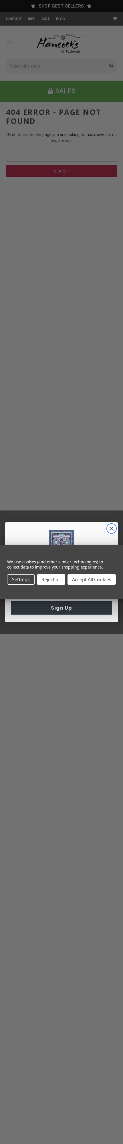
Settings (21, 579)
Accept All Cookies (91, 579)
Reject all (51, 579)
